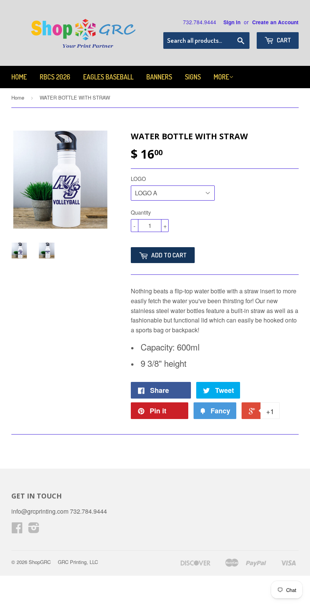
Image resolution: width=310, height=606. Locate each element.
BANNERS (159, 77)
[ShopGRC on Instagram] (34, 529)
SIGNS (193, 77)
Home (19, 77)
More (221, 77)
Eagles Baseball (108, 77)
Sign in (231, 22)
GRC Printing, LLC (78, 561)
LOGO (138, 178)
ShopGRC (40, 561)
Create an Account (275, 22)
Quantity (141, 212)
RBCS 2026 (55, 77)
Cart (283, 40)
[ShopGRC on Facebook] (17, 529)
